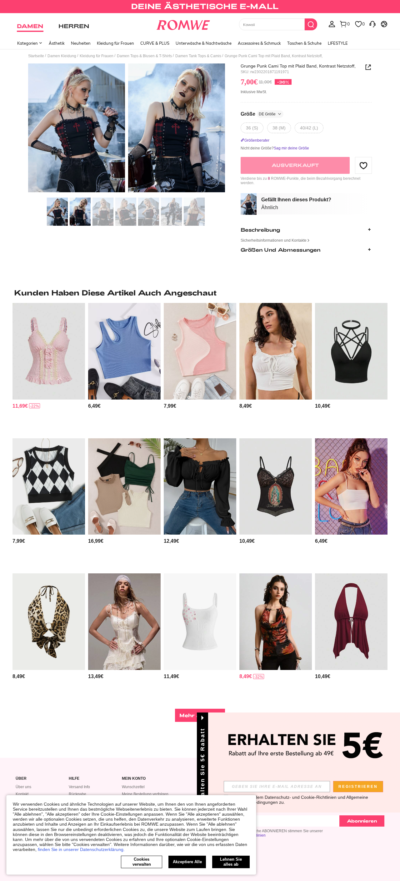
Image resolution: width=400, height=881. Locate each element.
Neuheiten (81, 43)
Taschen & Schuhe (304, 43)
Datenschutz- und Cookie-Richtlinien (301, 797)
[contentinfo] (20, 406)
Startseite (36, 56)
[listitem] (48, 368)
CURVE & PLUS (154, 43)
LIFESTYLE (338, 43)
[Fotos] (126, 128)
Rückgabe (77, 794)
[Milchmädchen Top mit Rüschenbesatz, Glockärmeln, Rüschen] (200, 486)
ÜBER (21, 779)
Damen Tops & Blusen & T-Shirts (144, 56)
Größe (258, 114)
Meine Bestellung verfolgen (145, 794)
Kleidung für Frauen (115, 43)
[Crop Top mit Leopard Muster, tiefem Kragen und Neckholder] (48, 621)
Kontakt (22, 794)
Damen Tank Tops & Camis (198, 56)
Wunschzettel (133, 787)
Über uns (23, 787)
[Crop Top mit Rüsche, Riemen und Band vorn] (275, 351)
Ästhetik (57, 43)
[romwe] (183, 24)
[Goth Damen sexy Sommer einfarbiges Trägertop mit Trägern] (351, 351)
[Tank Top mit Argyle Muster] (48, 486)
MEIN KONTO (134, 779)
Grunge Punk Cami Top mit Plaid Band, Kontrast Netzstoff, (298, 65)
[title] (200, 292)
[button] (363, 165)
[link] (200, 7)
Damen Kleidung (62, 56)
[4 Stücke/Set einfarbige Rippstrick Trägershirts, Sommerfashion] (124, 486)
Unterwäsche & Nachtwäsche (204, 43)
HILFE (74, 779)
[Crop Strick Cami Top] (351, 486)
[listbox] (332, 24)
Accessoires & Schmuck (259, 43)
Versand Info (79, 787)
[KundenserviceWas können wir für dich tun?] (372, 24)
